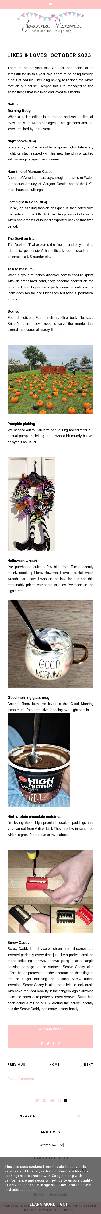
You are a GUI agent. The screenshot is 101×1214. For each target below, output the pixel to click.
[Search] (79, 1116)
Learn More (42, 1204)
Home (55, 1064)
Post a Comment (21, 1079)
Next (88, 1064)
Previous (16, 1064)
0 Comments (50, 1029)
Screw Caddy (18, 949)
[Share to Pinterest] (59, 1043)
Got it (67, 1204)
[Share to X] (48, 1043)
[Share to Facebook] (42, 1043)
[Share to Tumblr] (54, 1043)
